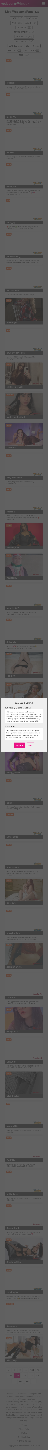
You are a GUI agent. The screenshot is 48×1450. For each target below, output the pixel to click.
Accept (19, 745)
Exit (30, 745)
